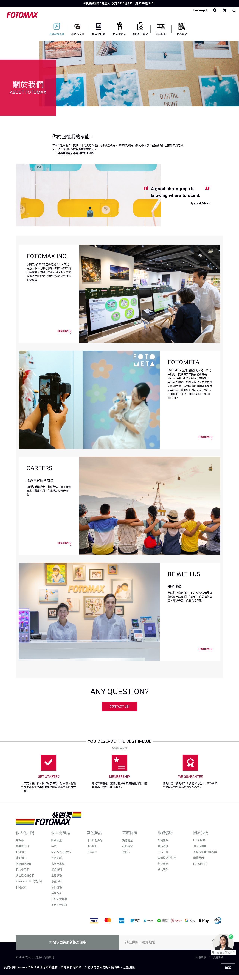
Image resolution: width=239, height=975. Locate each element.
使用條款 (218, 957)
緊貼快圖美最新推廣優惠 (67, 942)
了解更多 (129, 967)
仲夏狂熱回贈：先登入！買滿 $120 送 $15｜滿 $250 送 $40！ (119, 3)
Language (199, 10)
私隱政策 (200, 957)
